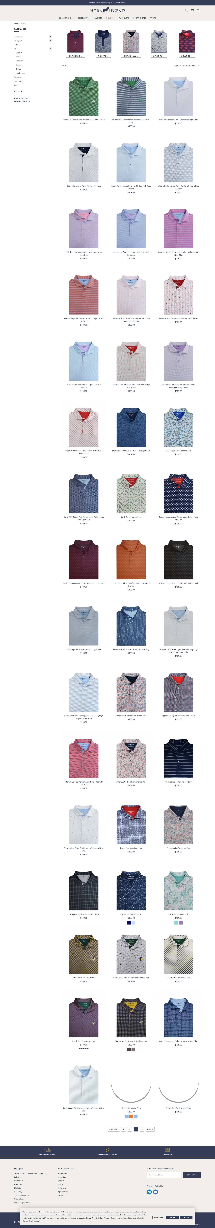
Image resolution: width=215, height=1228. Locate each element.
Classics (19, 53)
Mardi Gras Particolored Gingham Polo (131, 1041)
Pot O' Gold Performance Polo (178, 1108)
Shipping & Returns (21, 1195)
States (18, 69)
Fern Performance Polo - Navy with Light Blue (178, 1041)
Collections (65, 18)
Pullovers (124, 18)
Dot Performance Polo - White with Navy (84, 186)
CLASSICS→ (75, 56)
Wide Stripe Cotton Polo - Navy (178, 782)
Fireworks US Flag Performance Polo (131, 715)
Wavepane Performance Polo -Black (84, 914)
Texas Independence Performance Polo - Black (178, 583)
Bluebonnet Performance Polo (178, 451)
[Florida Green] (176, 923)
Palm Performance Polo (178, 914)
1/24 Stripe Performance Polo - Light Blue (83, 649)
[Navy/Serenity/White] (129, 923)
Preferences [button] (34, 1221)
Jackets (98, 18)
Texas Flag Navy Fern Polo (131, 848)
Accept (186, 1217)
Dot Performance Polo (131, 1108)
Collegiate (83, 18)
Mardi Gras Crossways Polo (83, 1041)
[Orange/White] (131, 1116)
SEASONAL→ (131, 56)
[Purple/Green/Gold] (129, 1049)
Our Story (18, 1191)
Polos (109, 18)
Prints (18, 57)
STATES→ (186, 56)
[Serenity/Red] (127, 1116)
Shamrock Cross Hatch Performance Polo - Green (84, 120)
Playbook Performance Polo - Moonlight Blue (131, 451)
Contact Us (18, 1181)
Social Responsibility (22, 1202)
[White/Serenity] (133, 923)
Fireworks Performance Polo (179, 848)
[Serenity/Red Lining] (136, 1116)
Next (149, 1129)
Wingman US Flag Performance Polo (131, 782)
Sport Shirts (139, 18)
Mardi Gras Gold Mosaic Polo (84, 977)
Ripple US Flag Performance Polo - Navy (178, 715)
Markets (17, 1188)
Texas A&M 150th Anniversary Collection (30, 1173)
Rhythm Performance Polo (131, 914)
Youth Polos (20, 73)
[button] (47, 1150)
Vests (153, 18)
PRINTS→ (103, 56)
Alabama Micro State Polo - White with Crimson (178, 318)
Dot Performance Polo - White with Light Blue (178, 120)
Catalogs (17, 1177)
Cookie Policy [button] (97, 1218)
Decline (172, 1217)
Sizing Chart (19, 1199)
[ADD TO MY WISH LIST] (101, 80)
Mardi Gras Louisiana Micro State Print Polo (131, 977)
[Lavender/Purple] (181, 923)
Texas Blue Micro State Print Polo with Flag (131, 649)
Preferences (158, 1217)
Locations (18, 1184)
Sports (18, 65)
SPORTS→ (159, 56)
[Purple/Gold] (133, 1049)
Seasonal (19, 61)
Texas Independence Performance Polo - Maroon (84, 583)
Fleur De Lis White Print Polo (178, 977)
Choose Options (84, 111)
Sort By (177, 66)
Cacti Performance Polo (131, 517)
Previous (114, 1129)
